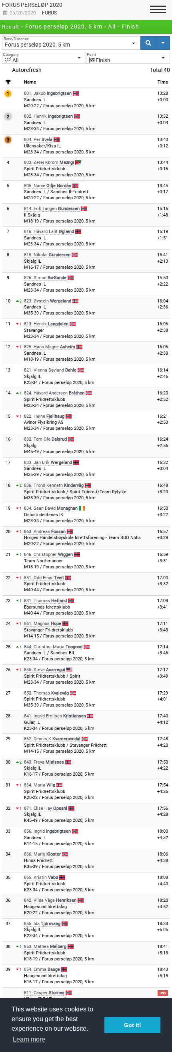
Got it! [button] (132, 1025)
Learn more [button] (29, 1039)
